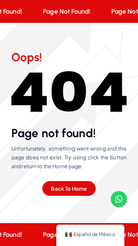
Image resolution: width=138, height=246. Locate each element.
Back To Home (69, 188)
